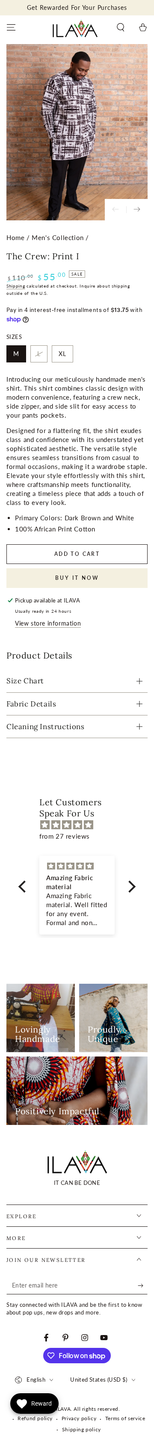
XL (62, 353)
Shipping (15, 285)
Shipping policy (81, 1429)
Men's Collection (58, 237)
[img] (81, 825)
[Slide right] (137, 209)
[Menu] (11, 27)
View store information (48, 623)
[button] (121, 27)
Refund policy (35, 1418)
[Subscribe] (143, 1285)
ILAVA (63, 1409)
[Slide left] (115, 209)
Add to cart (77, 554)
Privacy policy (79, 1418)
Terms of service (125, 1418)
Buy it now (77, 578)
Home (15, 237)
